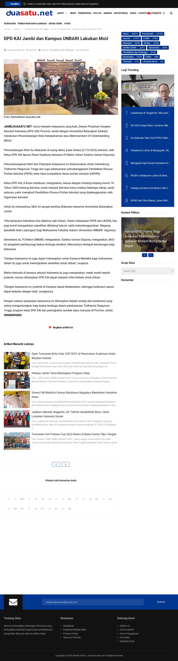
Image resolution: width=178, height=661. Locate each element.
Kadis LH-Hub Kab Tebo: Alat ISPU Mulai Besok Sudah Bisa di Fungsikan (63, 4)
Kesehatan (128, 57)
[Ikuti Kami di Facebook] (164, 13)
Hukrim (126, 38)
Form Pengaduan (129, 633)
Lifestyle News (150, 61)
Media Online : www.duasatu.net (88, 655)
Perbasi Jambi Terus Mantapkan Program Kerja (61, 373)
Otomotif (127, 61)
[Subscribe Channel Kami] (149, 13)
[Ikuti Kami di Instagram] (156, 13)
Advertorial (154, 47)
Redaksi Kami (127, 641)
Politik (146, 38)
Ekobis (147, 43)
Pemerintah (147, 33)
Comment (84, 50)
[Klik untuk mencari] (171, 13)
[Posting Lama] (66, 464)
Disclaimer (68, 625)
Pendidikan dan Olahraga (61, 50)
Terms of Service (72, 637)
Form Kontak (127, 629)
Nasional (127, 43)
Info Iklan (125, 637)
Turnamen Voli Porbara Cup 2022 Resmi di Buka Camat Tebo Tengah (74, 434)
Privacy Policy (70, 633)
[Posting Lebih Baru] (56, 464)
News (45, 50)
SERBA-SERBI (129, 47)
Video (148, 57)
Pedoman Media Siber (75, 629)
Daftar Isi (125, 625)
